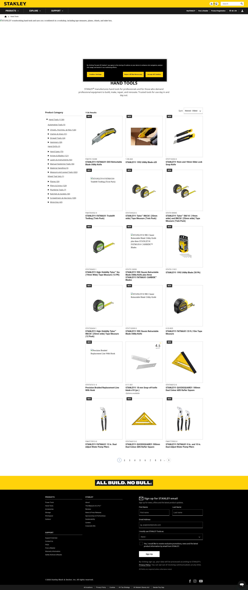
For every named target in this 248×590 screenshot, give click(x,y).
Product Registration (218, 11)
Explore (33, 11)
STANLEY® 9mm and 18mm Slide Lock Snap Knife (184, 163)
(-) (47, 119)
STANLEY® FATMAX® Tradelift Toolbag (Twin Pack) (100, 217)
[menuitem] (12, 10)
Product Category (54, 112)
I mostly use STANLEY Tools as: (151, 531)
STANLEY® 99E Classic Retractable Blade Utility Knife (142, 332)
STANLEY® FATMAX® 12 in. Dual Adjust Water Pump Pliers (101, 445)
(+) (48, 130)
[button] (190, 581)
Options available (132, 393)
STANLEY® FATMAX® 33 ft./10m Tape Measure (184, 332)
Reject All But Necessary (133, 74)
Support (56, 11)
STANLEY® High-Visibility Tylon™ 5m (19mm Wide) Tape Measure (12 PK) (102, 273)
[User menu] (242, 11)
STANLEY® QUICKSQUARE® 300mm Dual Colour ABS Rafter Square (143, 445)
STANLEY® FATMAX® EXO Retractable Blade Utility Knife (103, 163)
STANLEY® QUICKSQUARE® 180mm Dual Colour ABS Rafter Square (183, 388)
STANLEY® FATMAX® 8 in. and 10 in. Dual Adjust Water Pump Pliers (183, 445)
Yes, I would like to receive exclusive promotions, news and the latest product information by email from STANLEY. (171, 545)
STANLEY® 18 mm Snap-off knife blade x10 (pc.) (141, 388)
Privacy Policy (144, 565)
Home (5, 16)
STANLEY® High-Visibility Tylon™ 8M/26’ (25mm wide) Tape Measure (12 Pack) (102, 334)
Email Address (144, 519)
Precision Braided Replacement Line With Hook (102, 388)
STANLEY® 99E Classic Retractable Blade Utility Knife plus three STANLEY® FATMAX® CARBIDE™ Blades (142, 276)
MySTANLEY (191, 11)
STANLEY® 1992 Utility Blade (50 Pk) (183, 272)
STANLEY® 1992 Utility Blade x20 (141, 162)
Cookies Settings (95, 74)
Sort (181, 110)
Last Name (176, 507)
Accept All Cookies (154, 74)
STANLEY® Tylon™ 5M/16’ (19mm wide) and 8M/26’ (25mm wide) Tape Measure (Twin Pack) (183, 218)
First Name (143, 507)
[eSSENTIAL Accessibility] (214, 4)
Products (11, 11)
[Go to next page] (169, 460)
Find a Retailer (203, 11)
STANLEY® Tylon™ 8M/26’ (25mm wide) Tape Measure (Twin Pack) (141, 217)
